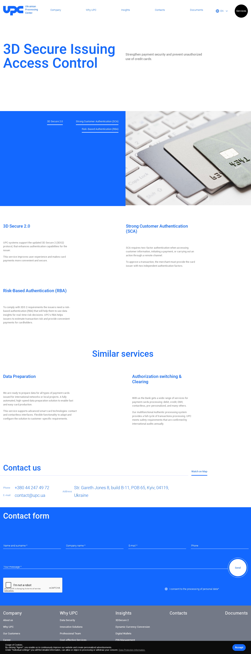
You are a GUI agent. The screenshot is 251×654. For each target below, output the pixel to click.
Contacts (160, 10)
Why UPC (91, 10)
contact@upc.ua (30, 495)
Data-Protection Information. (132, 650)
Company (55, 10)
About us (8, 620)
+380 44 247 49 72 (32, 487)
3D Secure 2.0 (55, 121)
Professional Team (70, 633)
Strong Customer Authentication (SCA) (97, 121)
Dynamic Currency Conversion (132, 626)
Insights (125, 10)
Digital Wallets (123, 633)
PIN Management (125, 639)
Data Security (67, 620)
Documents (196, 10)
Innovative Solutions (71, 626)
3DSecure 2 (122, 620)
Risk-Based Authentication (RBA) (100, 129)
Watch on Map (199, 471)
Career (7, 639)
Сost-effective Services (73, 639)
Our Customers (11, 633)
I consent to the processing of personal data (193, 588)
